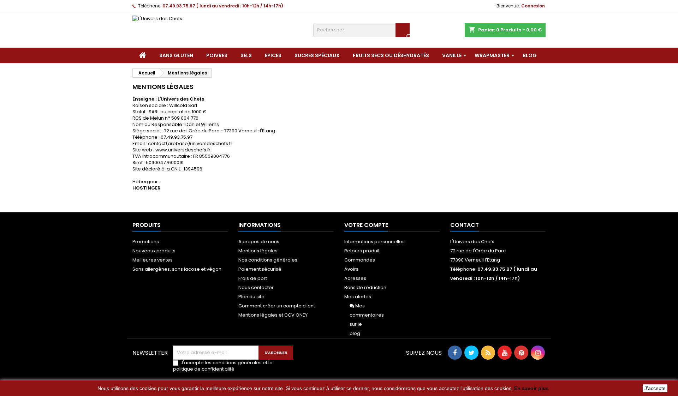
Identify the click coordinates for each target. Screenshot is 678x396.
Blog (530, 55)
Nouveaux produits (154, 250)
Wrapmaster (492, 55)
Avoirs (351, 269)
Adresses (355, 278)
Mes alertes (357, 296)
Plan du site (251, 296)
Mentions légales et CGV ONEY (273, 315)
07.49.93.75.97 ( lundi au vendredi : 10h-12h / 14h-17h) (222, 6)
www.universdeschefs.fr (182, 149)
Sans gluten (176, 55)
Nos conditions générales (267, 260)
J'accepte (655, 388)
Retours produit (362, 250)
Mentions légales (258, 250)
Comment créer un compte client (276, 305)
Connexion (533, 6)
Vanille (452, 55)
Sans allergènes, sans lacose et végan (176, 269)
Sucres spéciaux (317, 55)
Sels (246, 55)
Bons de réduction (365, 287)
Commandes (359, 260)
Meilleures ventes (152, 260)
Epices (273, 55)
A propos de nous (258, 241)
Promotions (145, 241)
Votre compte (366, 225)
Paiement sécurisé (259, 269)
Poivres (216, 55)
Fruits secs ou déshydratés (391, 55)
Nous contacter (256, 287)
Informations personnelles (374, 241)
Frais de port (252, 278)
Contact (464, 225)
